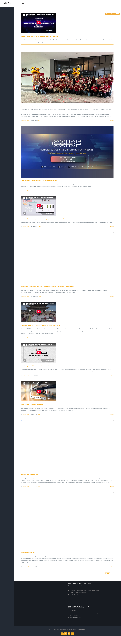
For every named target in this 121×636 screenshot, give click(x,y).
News (39, 45)
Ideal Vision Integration (26, 45)
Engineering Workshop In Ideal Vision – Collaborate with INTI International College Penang (67, 258)
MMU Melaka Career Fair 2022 (67, 446)
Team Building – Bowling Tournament (32, 404)
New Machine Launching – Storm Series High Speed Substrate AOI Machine (43, 219)
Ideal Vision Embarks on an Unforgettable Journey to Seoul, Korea (40, 325)
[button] (112, 14)
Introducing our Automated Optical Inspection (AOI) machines (39, 36)
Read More (112, 45)
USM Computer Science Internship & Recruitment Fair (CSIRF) (67, 152)
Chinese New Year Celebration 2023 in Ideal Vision (67, 77)
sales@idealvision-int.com (74, 594)
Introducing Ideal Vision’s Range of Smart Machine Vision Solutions (41, 366)
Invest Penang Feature (67, 521)
